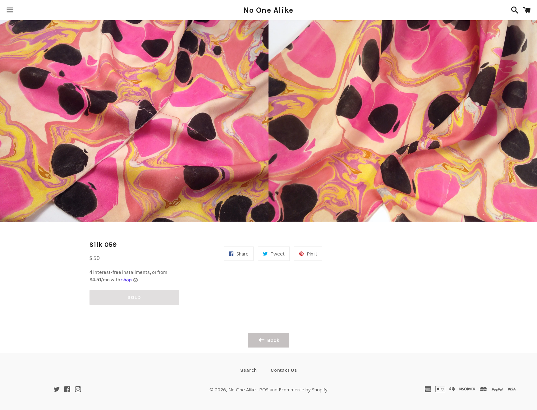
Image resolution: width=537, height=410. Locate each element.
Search (248, 370)
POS (263, 389)
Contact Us (284, 370)
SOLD (134, 297)
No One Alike (268, 10)
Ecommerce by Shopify (303, 389)
